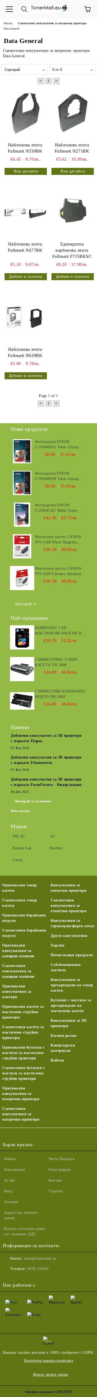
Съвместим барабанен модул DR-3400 (60, 694)
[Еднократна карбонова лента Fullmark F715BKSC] (72, 213)
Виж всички (20, 811)
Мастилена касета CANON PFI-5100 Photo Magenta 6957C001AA (58, 540)
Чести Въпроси (61, 1159)
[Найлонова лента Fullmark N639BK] (25, 318)
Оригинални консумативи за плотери (17, 991)
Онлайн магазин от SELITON (48, 1392)
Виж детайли (26, 171)
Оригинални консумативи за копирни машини (18, 950)
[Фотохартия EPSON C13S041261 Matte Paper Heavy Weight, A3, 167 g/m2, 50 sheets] (22, 515)
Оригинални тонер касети (19, 888)
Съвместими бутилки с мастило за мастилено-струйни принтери (23, 1073)
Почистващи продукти (72, 955)
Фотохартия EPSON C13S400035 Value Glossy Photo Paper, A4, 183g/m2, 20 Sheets (60, 445)
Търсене (55, 1191)
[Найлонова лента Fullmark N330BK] (25, 114)
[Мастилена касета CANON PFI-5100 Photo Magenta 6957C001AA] (22, 546)
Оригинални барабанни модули (24, 918)
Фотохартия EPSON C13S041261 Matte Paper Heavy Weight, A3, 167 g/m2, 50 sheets (60, 508)
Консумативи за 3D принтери (68, 1023)
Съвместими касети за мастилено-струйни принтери (23, 1032)
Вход (8, 1191)
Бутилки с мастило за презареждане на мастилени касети (71, 1005)
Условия (11, 1202)
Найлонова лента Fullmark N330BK (25, 148)
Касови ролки (64, 1036)
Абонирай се (26, 604)
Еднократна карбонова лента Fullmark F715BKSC (72, 250)
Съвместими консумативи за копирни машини (18, 971)
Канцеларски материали (63, 1048)
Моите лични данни (50, 1375)
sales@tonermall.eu (40, 1259)
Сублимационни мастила (66, 967)
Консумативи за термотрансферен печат (73, 923)
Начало (10, 1159)
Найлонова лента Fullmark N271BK (72, 148)
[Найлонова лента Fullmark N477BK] (25, 213)
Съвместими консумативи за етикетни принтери (68, 905)
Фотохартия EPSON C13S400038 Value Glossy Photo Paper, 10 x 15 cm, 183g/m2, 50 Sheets (57, 476)
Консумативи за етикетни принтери (68, 888)
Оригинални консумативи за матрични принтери (21, 1093)
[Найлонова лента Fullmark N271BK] (72, 114)
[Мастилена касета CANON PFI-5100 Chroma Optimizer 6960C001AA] (22, 578)
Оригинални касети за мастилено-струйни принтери (23, 1012)
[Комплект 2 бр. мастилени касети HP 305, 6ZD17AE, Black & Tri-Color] (22, 637)
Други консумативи (69, 936)
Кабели (57, 1060)
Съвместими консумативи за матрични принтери (21, 1114)
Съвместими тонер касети (19, 903)
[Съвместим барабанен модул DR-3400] (22, 701)
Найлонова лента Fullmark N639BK (25, 352)
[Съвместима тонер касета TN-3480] (22, 669)
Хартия (57, 945)
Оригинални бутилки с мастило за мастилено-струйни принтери (23, 1052)
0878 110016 (37, 1269)
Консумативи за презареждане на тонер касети (72, 985)
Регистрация (59, 1170)
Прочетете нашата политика (48, 1361)
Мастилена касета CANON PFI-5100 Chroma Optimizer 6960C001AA (59, 571)
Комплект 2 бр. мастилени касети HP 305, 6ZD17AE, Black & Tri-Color (59, 631)
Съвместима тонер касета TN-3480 (56, 662)
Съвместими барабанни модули (24, 933)
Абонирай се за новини (33, 801)
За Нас (9, 1180)
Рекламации (14, 1170)
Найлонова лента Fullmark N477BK (25, 247)
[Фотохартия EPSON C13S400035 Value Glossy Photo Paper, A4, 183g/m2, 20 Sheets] (22, 451)
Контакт (55, 1180)
